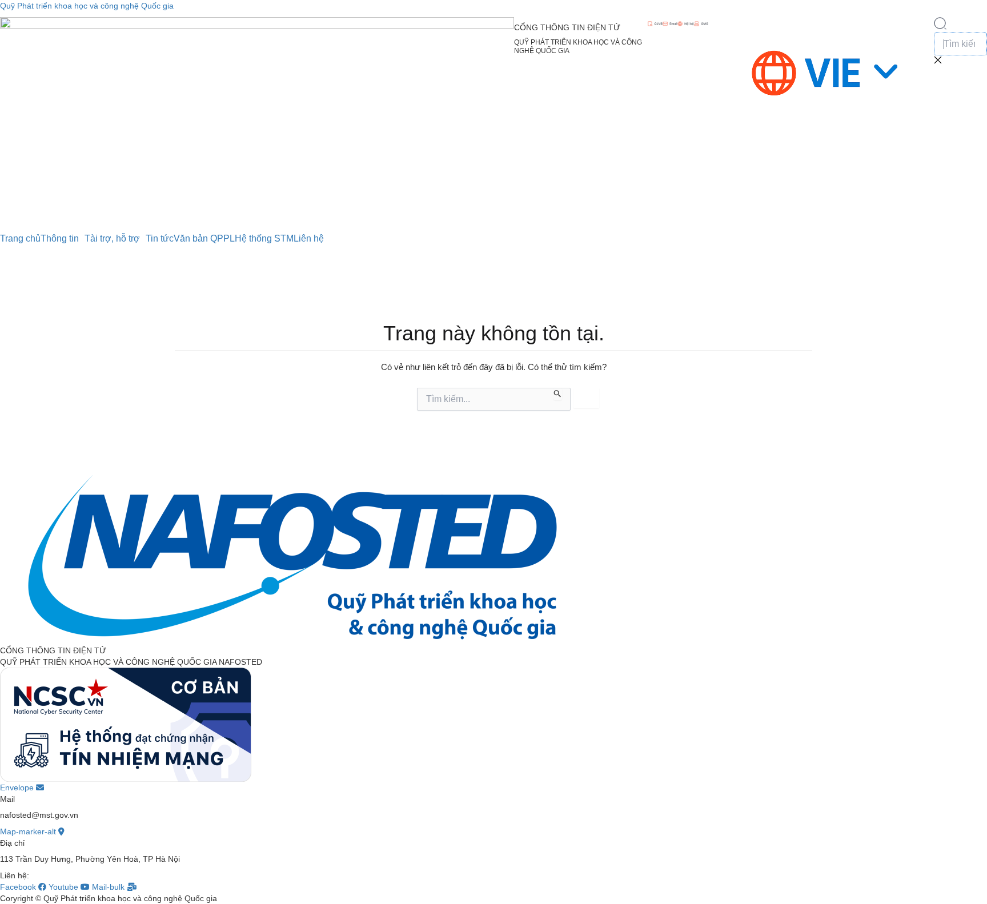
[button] (940, 26)
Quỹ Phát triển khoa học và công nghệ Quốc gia (87, 5)
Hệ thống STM (264, 238)
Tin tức (160, 238)
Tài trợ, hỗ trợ (112, 238)
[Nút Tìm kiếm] (557, 394)
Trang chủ (20, 238)
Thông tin (60, 238)
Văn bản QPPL (204, 238)
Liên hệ (309, 238)
